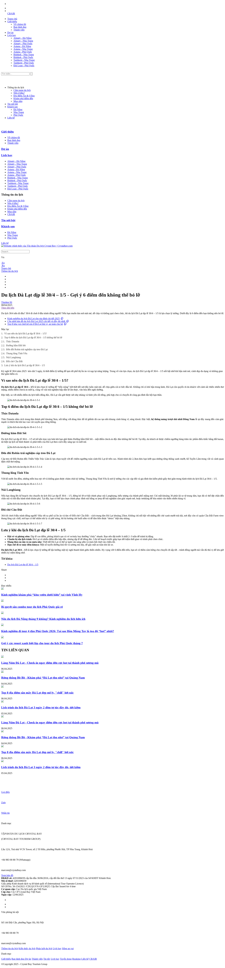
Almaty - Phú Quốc (22, 43)
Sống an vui (68, 948)
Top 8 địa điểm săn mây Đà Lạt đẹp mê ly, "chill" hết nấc (37, 692)
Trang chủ (12, 18)
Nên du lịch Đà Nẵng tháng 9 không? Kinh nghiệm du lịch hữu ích (43, 618)
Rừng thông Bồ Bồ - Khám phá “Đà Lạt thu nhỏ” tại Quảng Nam (43, 677)
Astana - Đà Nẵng (22, 46)
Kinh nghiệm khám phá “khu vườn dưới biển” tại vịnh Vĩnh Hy (41, 594)
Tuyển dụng (66, 959)
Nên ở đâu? (19, 93)
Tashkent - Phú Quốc (23, 63)
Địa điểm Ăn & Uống (24, 95)
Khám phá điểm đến (23, 98)
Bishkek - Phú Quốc (23, 57)
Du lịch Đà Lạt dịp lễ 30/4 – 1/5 (22, 564)
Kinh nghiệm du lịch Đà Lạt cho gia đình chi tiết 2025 (33, 318)
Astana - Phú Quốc (22, 51)
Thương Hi (6, 302)
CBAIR (11, 13)
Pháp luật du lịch (44, 948)
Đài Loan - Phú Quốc (23, 65)
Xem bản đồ (7, 875)
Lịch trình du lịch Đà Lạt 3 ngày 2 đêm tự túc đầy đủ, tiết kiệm (41, 707)
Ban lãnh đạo (19, 27)
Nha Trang (18, 112)
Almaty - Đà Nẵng (22, 38)
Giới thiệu (12, 21)
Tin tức (46, 959)
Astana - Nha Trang (23, 49)
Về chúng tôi (19, 24)
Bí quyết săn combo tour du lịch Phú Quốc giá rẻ (32, 606)
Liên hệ (11, 117)
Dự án (10, 32)
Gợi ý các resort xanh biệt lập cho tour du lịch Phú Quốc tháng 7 (42, 643)
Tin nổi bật (12, 104)
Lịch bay (11, 35)
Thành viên (18, 29)
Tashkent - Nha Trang (24, 60)
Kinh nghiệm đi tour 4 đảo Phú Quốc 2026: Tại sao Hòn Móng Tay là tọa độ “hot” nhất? (57, 631)
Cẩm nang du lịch (22, 90)
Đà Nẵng (17, 109)
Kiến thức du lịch (27, 948)
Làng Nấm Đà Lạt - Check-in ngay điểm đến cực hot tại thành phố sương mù (50, 662)
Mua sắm (17, 101)
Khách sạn (12, 106)
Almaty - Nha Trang (23, 40)
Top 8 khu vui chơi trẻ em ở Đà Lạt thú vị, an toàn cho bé (35, 324)
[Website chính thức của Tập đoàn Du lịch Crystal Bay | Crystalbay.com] (37, 246)
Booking (76, 959)
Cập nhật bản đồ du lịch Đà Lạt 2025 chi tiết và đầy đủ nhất (36, 321)
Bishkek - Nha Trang (23, 54)
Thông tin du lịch (9, 271)
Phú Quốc (18, 115)
